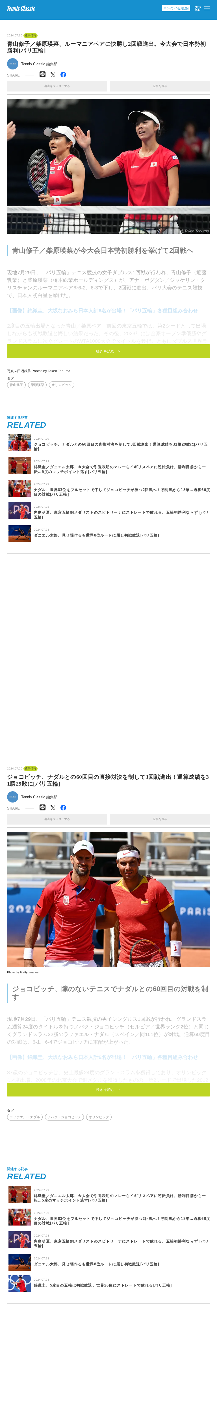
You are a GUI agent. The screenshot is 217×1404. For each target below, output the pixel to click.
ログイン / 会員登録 (176, 8)
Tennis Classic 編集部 (39, 64)
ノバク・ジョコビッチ (64, 1117)
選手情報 (30, 35)
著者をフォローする (57, 86)
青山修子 (16, 385)
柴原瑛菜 (37, 385)
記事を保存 (160, 86)
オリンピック (61, 385)
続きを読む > (108, 351)
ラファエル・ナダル (25, 1117)
